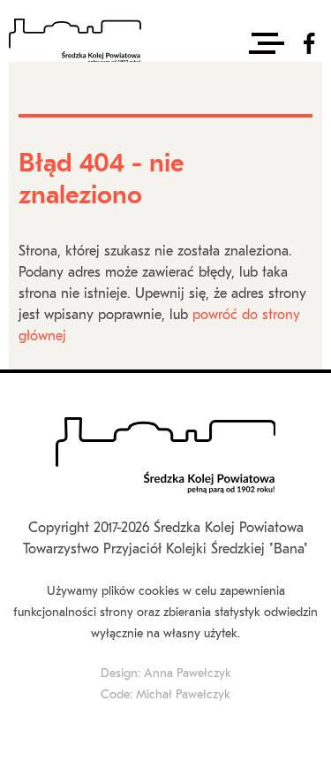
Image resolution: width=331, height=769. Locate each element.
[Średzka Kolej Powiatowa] (75, 43)
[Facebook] (309, 43)
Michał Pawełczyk (183, 695)
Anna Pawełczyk (187, 674)
